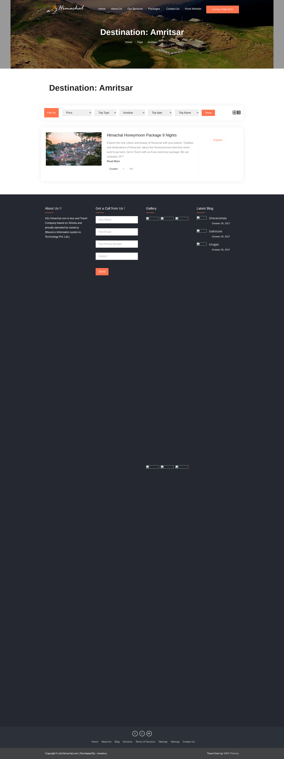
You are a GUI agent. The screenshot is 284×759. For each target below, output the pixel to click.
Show (208, 112)
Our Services (135, 8)
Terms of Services (145, 741)
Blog (117, 741)
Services (127, 741)
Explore (218, 140)
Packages (154, 8)
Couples (113, 168)
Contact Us (172, 8)
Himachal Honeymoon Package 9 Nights (142, 135)
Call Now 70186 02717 (222, 9)
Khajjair (214, 244)
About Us (116, 8)
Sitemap (162, 741)
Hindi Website (193, 8)
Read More (113, 161)
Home (102, 8)
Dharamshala (218, 218)
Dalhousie (215, 231)
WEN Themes (231, 753)
